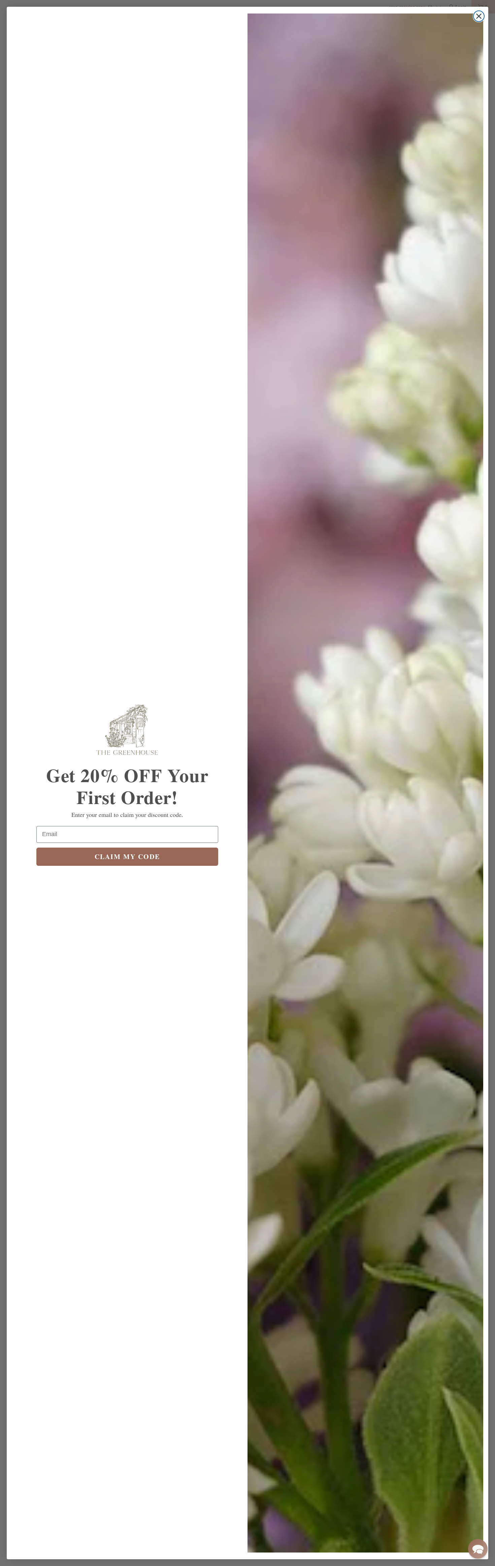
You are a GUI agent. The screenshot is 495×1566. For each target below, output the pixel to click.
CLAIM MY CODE (127, 856)
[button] (478, 1549)
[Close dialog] (478, 16)
